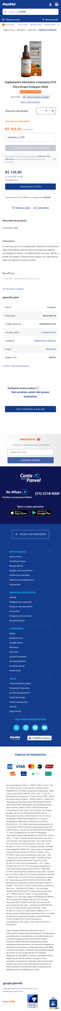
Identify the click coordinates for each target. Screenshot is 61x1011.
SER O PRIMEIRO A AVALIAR (30, 409)
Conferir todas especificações (16, 366)
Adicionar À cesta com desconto (30, 148)
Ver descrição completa (13, 288)
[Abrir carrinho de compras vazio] (56, 4)
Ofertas (12, 706)
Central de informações (20, 683)
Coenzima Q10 (48, 332)
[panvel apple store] (18, 513)
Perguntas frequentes (19, 688)
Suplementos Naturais (47, 30)
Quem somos (15, 556)
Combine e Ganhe (49, 25)
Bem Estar (21, 30)
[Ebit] (33, 1001)
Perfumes (13, 652)
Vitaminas (32, 30)
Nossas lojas (15, 584)
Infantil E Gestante (17, 656)
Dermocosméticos (17, 661)
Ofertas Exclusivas (36, 25)
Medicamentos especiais (20, 601)
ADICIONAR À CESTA (30, 186)
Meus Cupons (10, 25)
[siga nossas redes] (16, 727)
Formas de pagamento (19, 692)
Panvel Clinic (15, 670)
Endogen (51, 307)
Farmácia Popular (17, 620)
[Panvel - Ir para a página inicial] (25, 4)
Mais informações (30, 101)
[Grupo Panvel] (12, 983)
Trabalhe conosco (17, 561)
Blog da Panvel (16, 565)
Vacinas (12, 597)
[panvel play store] (41, 513)
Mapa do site (15, 711)
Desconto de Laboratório (21, 606)
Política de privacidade (19, 575)
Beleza (12, 633)
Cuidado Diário (16, 642)
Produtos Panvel (17, 665)
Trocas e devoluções (18, 702)
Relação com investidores (21, 570)
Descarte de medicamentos (21, 579)
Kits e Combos (23, 25)
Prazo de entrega (17, 697)
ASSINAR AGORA (30, 460)
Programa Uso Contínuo (20, 615)
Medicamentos (16, 638)
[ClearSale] (9, 1001)
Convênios (14, 611)
